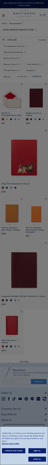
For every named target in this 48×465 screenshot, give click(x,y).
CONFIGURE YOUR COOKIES (13, 450)
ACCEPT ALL (37, 459)
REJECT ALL (37, 450)
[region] (24, 445)
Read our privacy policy (10, 444)
